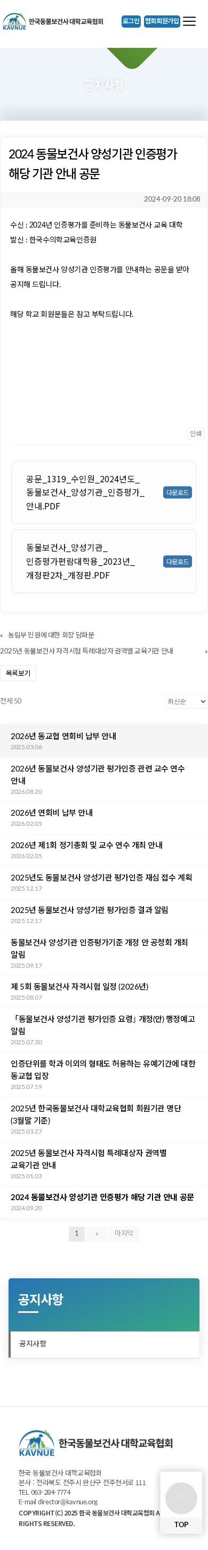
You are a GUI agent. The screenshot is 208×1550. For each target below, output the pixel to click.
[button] (131, 21)
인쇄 (196, 433)
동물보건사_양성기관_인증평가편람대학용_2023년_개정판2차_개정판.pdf (80, 561)
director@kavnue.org (68, 1502)
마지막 (124, 1233)
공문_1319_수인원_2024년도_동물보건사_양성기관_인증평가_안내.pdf (85, 492)
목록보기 (18, 673)
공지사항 (32, 1344)
